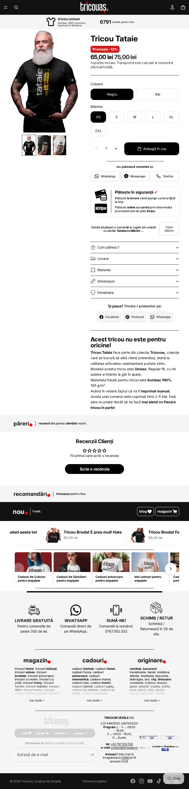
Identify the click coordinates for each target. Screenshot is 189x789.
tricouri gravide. (37, 693)
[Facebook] (133, 781)
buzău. (161, 693)
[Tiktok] (159, 781)
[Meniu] (5, 7)
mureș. (135, 693)
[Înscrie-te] (92, 755)
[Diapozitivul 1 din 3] (29, 145)
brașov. (162, 683)
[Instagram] (141, 781)
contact (79, 733)
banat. (152, 672)
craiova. (151, 683)
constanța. (137, 683)
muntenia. (148, 676)
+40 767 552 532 (121, 744)
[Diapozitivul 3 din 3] (59, 145)
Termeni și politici (94, 781)
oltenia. (135, 676)
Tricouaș (27, 781)
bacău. (161, 690)
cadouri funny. (82, 672)
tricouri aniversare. (41, 676)
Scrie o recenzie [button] (95, 469)
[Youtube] (150, 781)
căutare (59, 733)
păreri (40, 733)
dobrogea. (137, 679)
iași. (147, 679)
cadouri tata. (81, 683)
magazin (165, 511)
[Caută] (16, 7)
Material (103, 270)
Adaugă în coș (154, 149)
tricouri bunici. (33, 690)
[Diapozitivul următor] (73, 80)
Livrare (103, 258)
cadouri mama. (100, 679)
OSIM (125, 757)
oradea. (155, 686)
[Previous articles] (18, 569)
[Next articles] (171, 569)
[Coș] (183, 7)
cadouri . (83, 669)
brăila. (166, 686)
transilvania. (138, 672)
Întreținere (105, 292)
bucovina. (162, 676)
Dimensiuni (106, 281)
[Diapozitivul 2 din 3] (44, 145)
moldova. (163, 672)
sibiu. (151, 690)
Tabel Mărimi (169, 229)
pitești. (142, 690)
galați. (134, 686)
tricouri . (25, 669)
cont (24, 733)
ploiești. (144, 686)
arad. (133, 690)
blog (143, 511)
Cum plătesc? (108, 247)
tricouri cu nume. (27, 679)
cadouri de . (85, 690)
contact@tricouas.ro (124, 747)
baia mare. (147, 693)
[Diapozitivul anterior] (15, 80)
